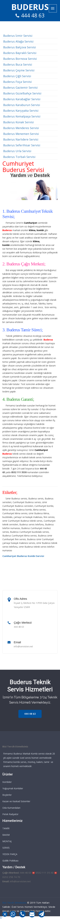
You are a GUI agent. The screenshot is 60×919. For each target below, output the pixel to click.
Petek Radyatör (10, 814)
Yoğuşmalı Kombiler (12, 788)
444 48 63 (33, 15)
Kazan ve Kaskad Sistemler (16, 801)
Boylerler (7, 794)
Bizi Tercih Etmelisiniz (14, 902)
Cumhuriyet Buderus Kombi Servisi (23, 556)
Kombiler (7, 781)
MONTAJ (7, 841)
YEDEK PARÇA (9, 854)
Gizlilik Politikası (10, 860)
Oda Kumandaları (11, 807)
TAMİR (5, 828)
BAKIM (6, 834)
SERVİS (6, 847)
